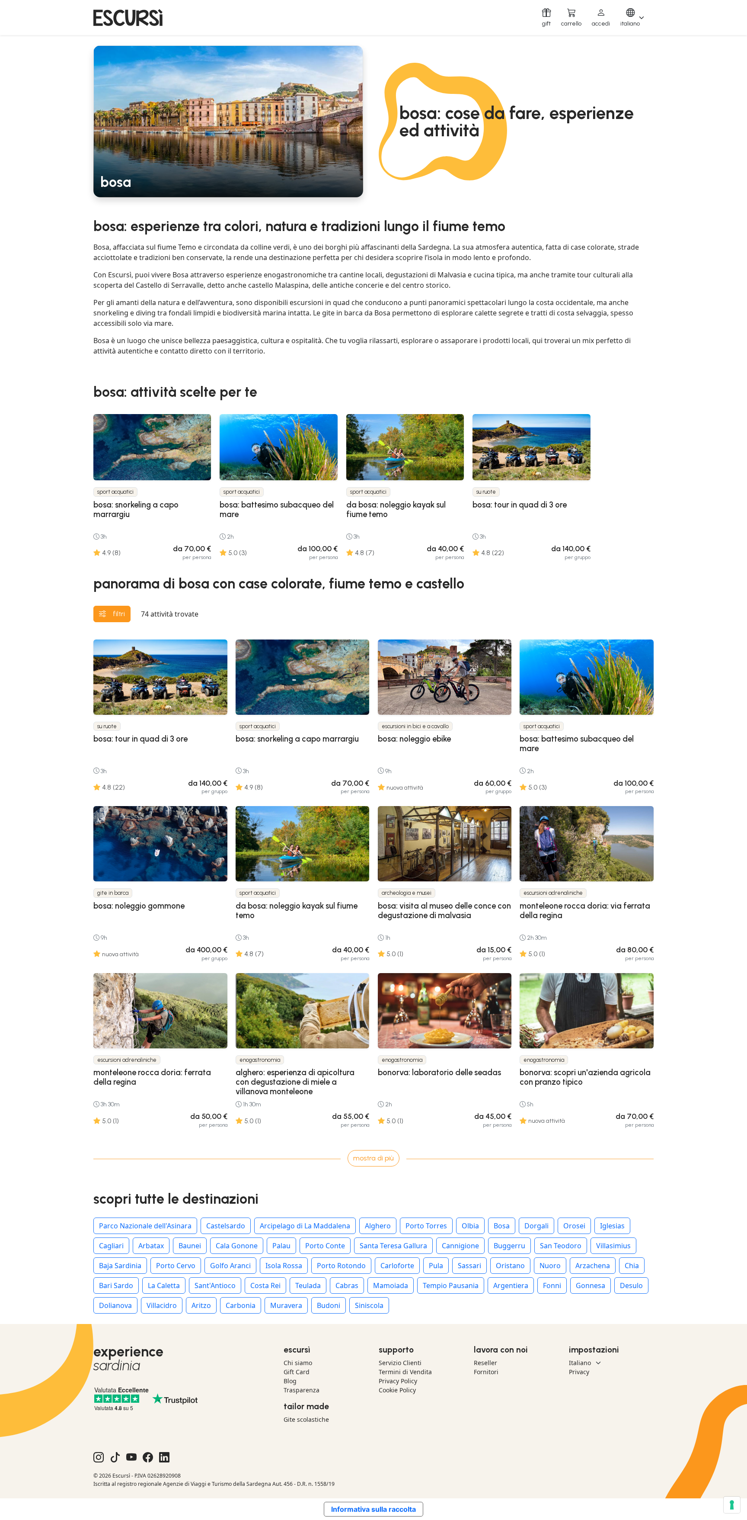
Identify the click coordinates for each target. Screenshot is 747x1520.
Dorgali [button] (536, 1226)
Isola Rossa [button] (283, 1265)
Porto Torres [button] (426, 1226)
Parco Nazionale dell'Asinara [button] (145, 1226)
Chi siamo (298, 1363)
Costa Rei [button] (265, 1285)
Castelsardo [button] (225, 1226)
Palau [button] (281, 1245)
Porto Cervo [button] (175, 1265)
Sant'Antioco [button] (215, 1285)
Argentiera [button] (510, 1285)
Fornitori (486, 1372)
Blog (290, 1381)
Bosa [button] (502, 1226)
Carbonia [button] (240, 1305)
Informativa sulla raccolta (373, 1509)
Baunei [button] (190, 1245)
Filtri (119, 614)
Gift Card (297, 1372)
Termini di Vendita (405, 1372)
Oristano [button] (510, 1265)
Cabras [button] (346, 1285)
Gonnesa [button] (590, 1285)
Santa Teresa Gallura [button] (393, 1245)
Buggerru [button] (509, 1245)
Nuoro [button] (550, 1265)
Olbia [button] (470, 1226)
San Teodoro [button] (560, 1245)
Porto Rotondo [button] (341, 1265)
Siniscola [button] (369, 1305)
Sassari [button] (469, 1265)
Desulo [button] (631, 1285)
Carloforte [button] (397, 1265)
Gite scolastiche (306, 1419)
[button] (600, 17)
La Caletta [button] (164, 1285)
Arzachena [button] (592, 1265)
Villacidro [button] (162, 1305)
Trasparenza (301, 1390)
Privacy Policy (398, 1381)
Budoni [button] (328, 1305)
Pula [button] (436, 1265)
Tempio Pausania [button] (451, 1285)
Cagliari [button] (111, 1245)
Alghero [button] (378, 1226)
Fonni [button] (552, 1285)
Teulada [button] (308, 1285)
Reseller (485, 1363)
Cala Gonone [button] (237, 1245)
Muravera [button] (286, 1305)
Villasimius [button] (613, 1245)
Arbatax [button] (151, 1245)
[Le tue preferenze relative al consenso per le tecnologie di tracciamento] (732, 1505)
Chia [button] (632, 1265)
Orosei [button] (574, 1226)
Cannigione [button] (460, 1245)
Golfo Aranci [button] (230, 1265)
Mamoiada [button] (390, 1285)
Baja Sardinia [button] (120, 1265)
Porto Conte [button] (325, 1245)
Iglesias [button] (612, 1226)
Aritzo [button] (201, 1305)
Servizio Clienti (400, 1363)
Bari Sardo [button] (116, 1285)
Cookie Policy (397, 1390)
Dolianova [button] (115, 1305)
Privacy (579, 1372)
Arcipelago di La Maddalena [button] (305, 1226)
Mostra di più (373, 1158)
